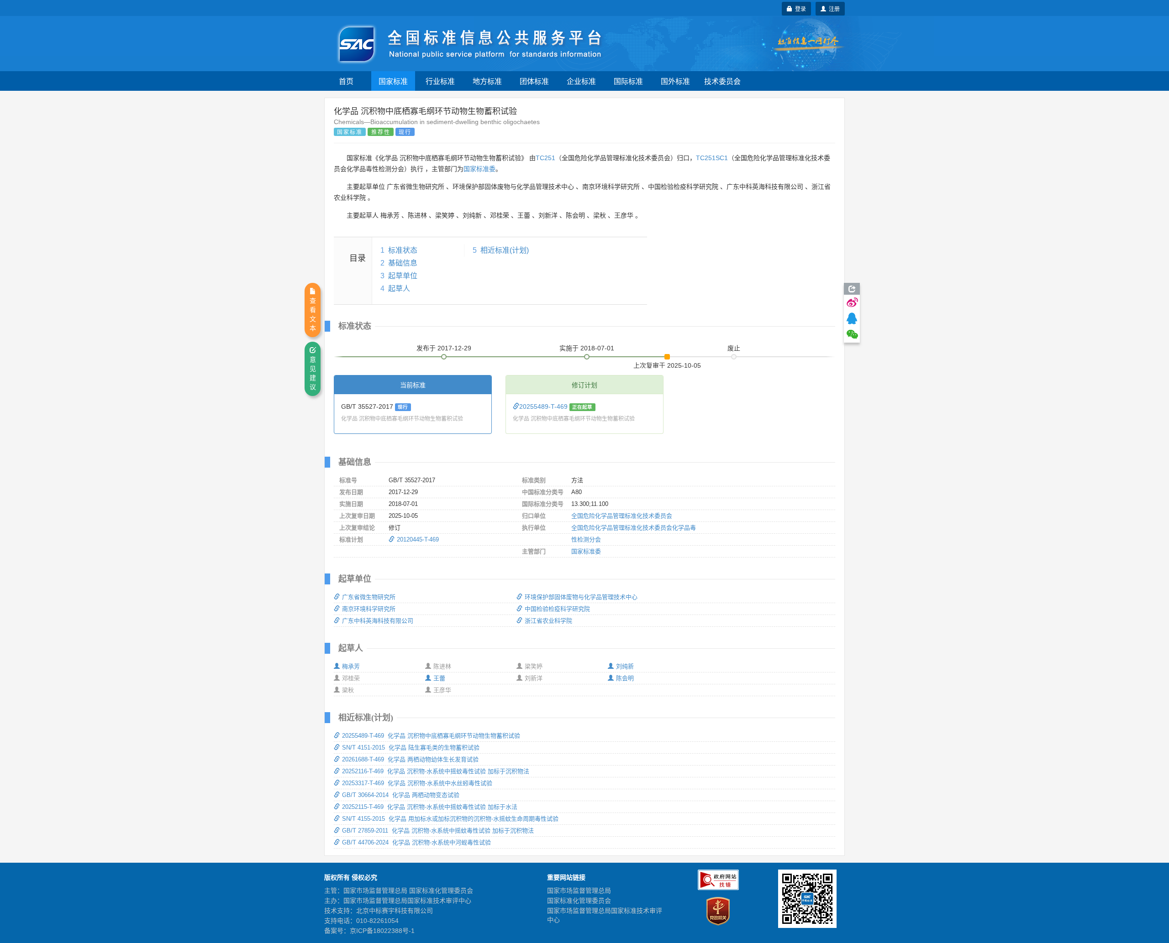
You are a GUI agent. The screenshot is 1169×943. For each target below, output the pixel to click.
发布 (443, 348)
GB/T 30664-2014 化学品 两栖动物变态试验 (400, 795)
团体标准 (534, 81)
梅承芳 (351, 666)
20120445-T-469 (418, 539)
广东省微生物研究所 (368, 597)
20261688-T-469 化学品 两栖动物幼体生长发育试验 (410, 759)
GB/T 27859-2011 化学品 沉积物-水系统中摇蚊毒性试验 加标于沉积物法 (438, 830)
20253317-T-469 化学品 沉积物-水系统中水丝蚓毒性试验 (417, 783)
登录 (799, 8)
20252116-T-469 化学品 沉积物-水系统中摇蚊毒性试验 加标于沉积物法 (435, 771)
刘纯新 (625, 666)
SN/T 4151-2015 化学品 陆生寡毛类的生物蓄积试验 (410, 747)
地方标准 (487, 81)
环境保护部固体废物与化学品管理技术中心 (581, 597)
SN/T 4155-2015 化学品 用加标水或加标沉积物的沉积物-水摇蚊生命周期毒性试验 (450, 818)
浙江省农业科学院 (548, 620)
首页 (346, 81)
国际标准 (628, 81)
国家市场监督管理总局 (579, 890)
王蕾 (439, 678)
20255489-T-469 (544, 406)
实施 (586, 348)
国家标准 (393, 81)
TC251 (545, 158)
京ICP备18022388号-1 (382, 930)
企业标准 (581, 81)
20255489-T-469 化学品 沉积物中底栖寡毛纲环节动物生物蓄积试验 (431, 735)
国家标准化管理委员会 (579, 900)
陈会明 (625, 678)
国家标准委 (479, 168)
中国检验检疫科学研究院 (557, 608)
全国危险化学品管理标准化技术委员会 (621, 515)
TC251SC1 (712, 158)
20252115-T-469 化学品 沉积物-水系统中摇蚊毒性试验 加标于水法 (429, 806)
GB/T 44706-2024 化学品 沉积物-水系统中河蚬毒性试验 (416, 842)
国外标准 (675, 81)
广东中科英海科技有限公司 (377, 620)
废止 (733, 348)
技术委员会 (722, 81)
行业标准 (440, 81)
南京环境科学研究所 (368, 608)
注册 (833, 8)
